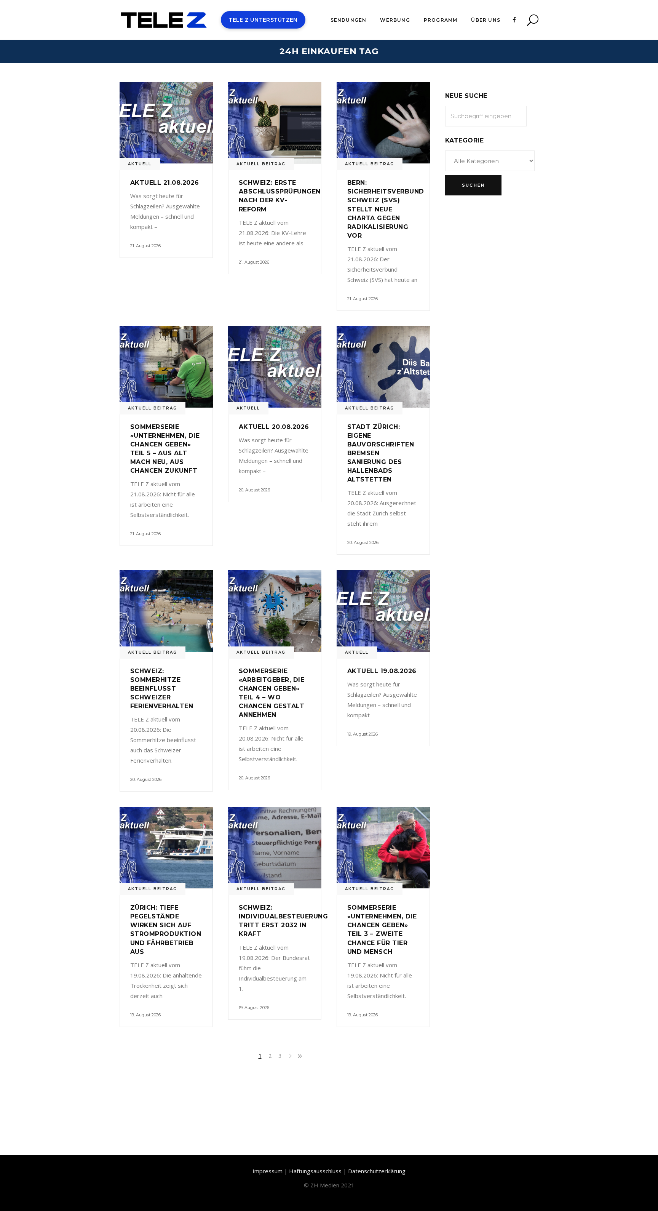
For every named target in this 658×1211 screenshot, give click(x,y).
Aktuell (140, 164)
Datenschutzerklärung (377, 1171)
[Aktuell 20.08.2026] (274, 367)
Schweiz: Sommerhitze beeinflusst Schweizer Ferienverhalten (161, 688)
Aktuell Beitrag (261, 164)
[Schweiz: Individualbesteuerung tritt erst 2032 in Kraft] (274, 847)
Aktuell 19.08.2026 (382, 671)
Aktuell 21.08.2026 (164, 182)
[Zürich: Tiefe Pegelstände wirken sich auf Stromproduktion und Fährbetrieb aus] (166, 847)
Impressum (267, 1171)
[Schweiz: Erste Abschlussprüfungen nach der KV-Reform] (274, 122)
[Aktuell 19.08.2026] (383, 610)
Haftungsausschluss (315, 1171)
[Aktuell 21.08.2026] (166, 122)
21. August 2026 (145, 245)
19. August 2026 (362, 734)
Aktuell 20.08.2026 (274, 426)
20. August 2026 (254, 490)
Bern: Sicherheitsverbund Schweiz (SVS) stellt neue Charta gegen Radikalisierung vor (385, 209)
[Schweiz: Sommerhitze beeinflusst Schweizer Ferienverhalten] (166, 610)
